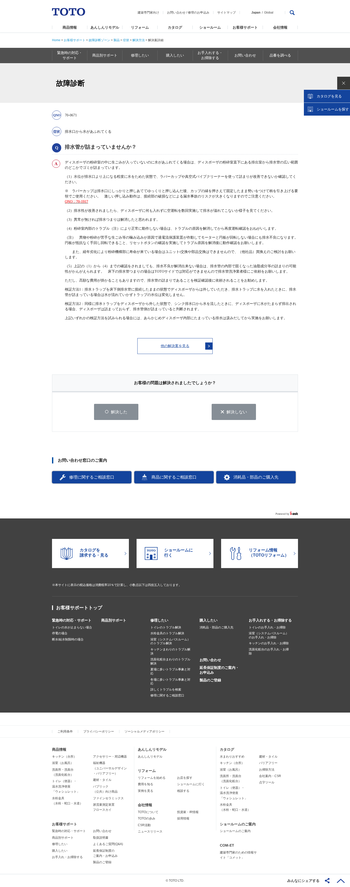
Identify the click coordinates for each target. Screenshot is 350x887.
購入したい (209, 620)
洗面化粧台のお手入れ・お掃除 (269, 651)
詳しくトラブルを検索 (165, 689)
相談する (183, 791)
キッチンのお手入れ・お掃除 (269, 643)
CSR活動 (144, 825)
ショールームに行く (191, 784)
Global (268, 12)
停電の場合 (59, 633)
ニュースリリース (150, 831)
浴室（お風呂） (63, 763)
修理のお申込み (198, 12)
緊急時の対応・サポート (71, 620)
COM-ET (227, 845)
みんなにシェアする (303, 881)
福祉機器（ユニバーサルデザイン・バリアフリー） (110, 768)
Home (56, 40)
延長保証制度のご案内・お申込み (219, 670)
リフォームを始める (152, 778)
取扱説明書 (100, 837)
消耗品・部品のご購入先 (256, 477)
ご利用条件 (65, 731)
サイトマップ (226, 12)
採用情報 (183, 818)
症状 (126, 40)
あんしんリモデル (104, 27)
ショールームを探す (333, 109)
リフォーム (140, 27)
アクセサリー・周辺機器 (110, 756)
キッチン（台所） (64, 756)
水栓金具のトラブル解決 (167, 633)
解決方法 (138, 40)
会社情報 (280, 27)
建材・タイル (102, 780)
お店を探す (184, 778)
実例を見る (145, 791)
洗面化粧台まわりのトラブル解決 (170, 661)
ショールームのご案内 (238, 824)
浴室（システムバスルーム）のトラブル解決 (170, 641)
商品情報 (70, 27)
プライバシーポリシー (98, 731)
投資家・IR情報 (188, 812)
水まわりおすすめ (232, 756)
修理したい (159, 620)
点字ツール (266, 782)
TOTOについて (148, 812)
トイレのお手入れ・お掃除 (267, 627)
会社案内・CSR (270, 776)
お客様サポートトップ (79, 607)
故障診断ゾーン (99, 40)
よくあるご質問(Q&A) (108, 844)
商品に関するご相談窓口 (174, 477)
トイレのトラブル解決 (165, 627)
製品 (117, 40)
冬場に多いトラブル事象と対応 (170, 681)
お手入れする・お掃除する (270, 620)
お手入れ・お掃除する (67, 857)
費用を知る (145, 784)
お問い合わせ (176, 12)
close (343, 83)
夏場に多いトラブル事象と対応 (170, 671)
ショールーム (210, 27)
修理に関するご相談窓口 (91, 477)
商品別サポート (113, 620)
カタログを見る (329, 96)
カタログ (175, 27)
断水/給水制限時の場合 (68, 639)
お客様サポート (245, 27)
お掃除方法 (266, 769)
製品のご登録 (210, 680)
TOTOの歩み (146, 818)
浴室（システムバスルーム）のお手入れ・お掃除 (269, 635)
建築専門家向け (148, 12)
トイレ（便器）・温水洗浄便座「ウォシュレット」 (66, 786)
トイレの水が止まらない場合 (72, 627)
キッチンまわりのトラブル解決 (170, 651)
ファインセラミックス (108, 798)
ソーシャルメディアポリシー (144, 731)
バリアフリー (268, 763)
